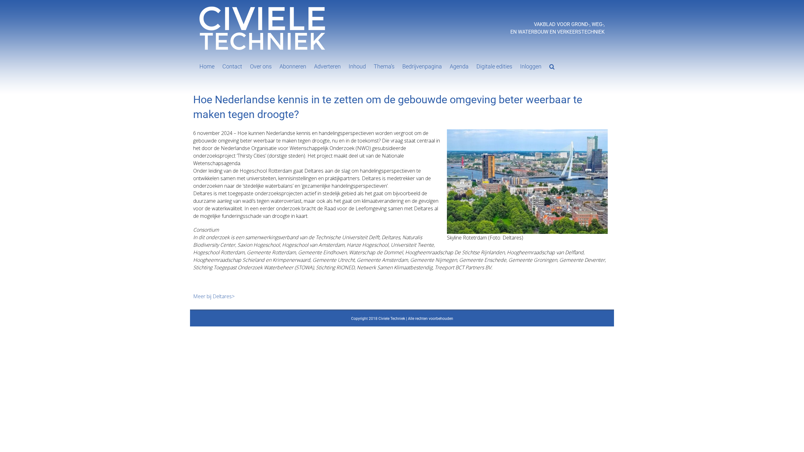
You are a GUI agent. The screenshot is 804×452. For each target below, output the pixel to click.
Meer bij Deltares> (214, 296)
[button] (552, 66)
